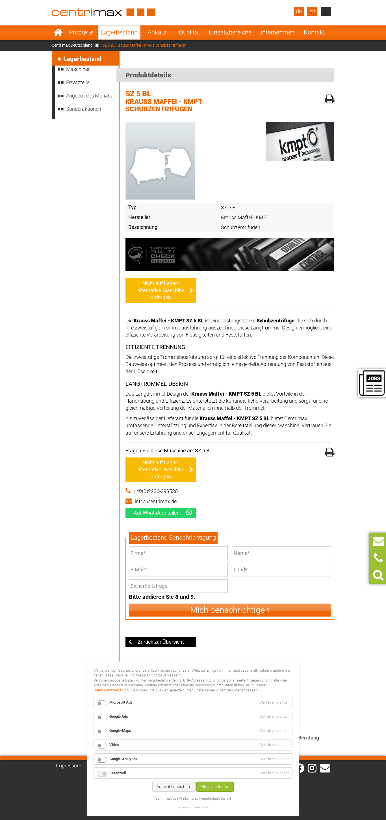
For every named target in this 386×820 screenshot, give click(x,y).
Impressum (68, 766)
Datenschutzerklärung (111, 690)
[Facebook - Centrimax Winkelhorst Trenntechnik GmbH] (299, 768)
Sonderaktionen (83, 109)
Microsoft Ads (121, 702)
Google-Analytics (123, 759)
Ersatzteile (77, 82)
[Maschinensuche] (378, 575)
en (312, 11)
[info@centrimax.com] (325, 767)
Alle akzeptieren (215, 786)
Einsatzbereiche (230, 32)
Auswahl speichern (174, 786)
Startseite (58, 32)
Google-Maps (120, 730)
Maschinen (78, 69)
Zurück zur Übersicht (161, 642)
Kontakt (314, 32)
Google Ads (118, 716)
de (299, 11)
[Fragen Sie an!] (378, 541)
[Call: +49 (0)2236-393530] (378, 558)
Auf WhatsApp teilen (157, 513)
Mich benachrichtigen (230, 610)
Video (114, 745)
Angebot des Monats (89, 96)
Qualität (189, 32)
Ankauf (157, 32)
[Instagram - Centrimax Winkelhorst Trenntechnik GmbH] (312, 767)
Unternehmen (276, 32)
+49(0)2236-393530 (155, 491)
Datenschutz (201, 807)
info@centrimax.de (156, 501)
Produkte (81, 32)
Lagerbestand (119, 32)
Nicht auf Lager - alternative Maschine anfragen (161, 290)
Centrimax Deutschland (72, 45)
